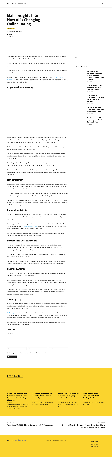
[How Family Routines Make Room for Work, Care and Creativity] (80, 88)
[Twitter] (88, 57)
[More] (103, 57)
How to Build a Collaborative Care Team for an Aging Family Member (95, 98)
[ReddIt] (95, 57)
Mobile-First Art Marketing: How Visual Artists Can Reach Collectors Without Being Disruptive (96, 75)
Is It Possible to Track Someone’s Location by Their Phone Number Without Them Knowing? (83, 426)
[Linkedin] (91, 57)
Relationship (11, 28)
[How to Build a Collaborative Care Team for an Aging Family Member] (80, 98)
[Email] (99, 57)
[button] (96, 3)
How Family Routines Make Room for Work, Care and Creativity (94, 87)
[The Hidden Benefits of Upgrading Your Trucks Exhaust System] (80, 120)
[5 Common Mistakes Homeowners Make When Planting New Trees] (80, 110)
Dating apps (11, 313)
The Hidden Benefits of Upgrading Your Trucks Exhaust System (95, 120)
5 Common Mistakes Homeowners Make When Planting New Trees (96, 109)
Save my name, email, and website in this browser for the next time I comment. (30, 353)
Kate (10, 34)
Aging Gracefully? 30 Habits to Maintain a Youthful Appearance (30, 425)
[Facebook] (84, 57)
